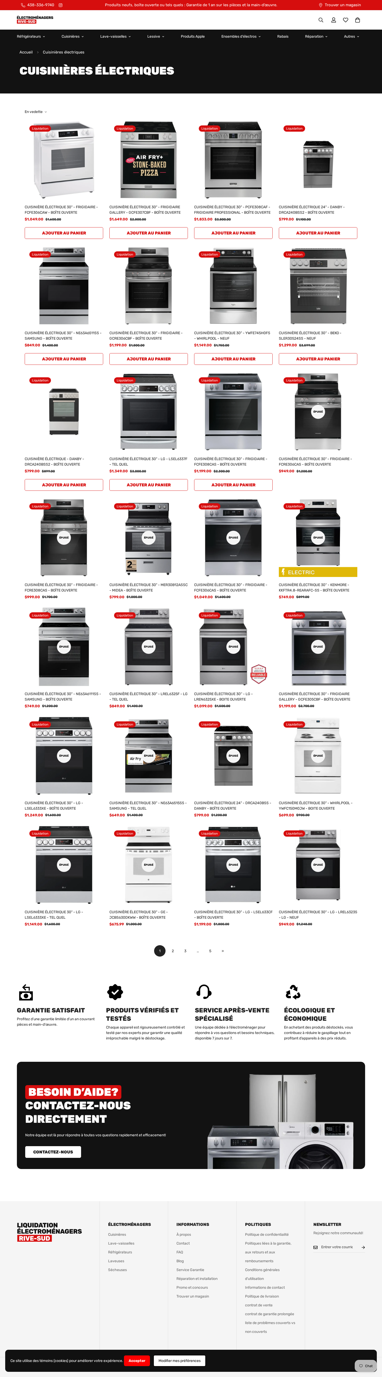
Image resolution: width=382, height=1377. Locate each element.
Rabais (282, 36)
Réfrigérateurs (29, 36)
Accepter (137, 1361)
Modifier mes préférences (180, 1361)
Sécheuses (117, 1270)
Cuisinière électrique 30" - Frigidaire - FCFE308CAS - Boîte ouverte (230, 462)
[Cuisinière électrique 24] (318, 160)
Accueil (26, 52)
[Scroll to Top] (372, 1349)
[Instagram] (60, 5)
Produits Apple (193, 36)
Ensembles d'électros (238, 36)
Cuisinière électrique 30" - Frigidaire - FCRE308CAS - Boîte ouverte (61, 588)
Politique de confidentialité (267, 1234)
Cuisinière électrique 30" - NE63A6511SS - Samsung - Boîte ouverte (63, 336)
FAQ (179, 1252)
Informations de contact (265, 1287)
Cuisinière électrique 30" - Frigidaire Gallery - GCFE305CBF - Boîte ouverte (314, 697)
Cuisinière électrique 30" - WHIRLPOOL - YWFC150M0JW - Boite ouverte (316, 806)
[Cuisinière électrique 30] (64, 160)
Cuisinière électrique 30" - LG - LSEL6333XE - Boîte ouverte (54, 806)
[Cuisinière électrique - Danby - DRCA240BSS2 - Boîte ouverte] (64, 412)
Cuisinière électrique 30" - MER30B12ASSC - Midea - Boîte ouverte (148, 588)
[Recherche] (321, 20)
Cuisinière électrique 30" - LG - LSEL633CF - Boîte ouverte (233, 915)
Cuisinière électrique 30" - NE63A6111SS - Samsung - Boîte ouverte (63, 697)
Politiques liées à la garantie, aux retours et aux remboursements (268, 1252)
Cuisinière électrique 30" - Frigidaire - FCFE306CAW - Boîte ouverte (61, 210)
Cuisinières (71, 36)
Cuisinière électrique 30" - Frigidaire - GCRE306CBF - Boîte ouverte (146, 336)
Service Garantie (190, 1270)
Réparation (314, 36)
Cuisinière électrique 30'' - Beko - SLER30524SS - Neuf (310, 336)
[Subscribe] (359, 1247)
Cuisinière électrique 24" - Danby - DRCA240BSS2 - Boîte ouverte (312, 210)
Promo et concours (192, 1287)
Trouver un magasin (192, 1296)
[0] (358, 20)
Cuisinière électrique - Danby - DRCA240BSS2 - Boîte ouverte (54, 462)
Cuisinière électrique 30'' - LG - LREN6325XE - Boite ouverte (223, 697)
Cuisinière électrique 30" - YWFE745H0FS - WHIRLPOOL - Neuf (232, 336)
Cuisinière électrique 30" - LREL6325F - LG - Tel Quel (148, 697)
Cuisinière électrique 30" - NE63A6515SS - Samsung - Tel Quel (148, 806)
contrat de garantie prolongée (269, 1314)
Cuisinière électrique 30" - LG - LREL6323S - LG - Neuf (318, 915)
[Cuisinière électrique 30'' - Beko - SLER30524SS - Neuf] (318, 286)
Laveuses (116, 1261)
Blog (180, 1261)
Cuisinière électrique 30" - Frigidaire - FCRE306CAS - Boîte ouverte (315, 462)
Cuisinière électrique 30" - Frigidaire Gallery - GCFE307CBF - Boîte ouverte (145, 210)
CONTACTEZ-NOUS (53, 1152)
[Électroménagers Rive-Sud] (35, 20)
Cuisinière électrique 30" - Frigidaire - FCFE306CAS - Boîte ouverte (230, 588)
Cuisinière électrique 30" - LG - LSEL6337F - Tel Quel (148, 462)
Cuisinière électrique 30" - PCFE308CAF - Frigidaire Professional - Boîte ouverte (232, 210)
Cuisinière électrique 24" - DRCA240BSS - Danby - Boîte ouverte (232, 806)
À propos (183, 1234)
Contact (183, 1243)
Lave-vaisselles (113, 36)
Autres (349, 36)
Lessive (153, 36)
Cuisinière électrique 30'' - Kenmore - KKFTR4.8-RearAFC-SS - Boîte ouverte (314, 588)
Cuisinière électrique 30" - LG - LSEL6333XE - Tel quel (54, 915)
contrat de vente (259, 1305)
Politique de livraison (262, 1296)
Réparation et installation (197, 1279)
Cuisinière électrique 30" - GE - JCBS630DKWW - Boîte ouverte (138, 915)
